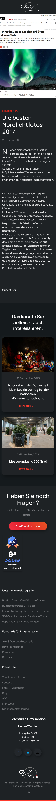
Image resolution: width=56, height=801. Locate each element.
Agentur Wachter (33, 785)
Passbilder (8, 652)
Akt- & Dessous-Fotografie (17, 641)
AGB (4, 698)
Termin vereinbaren (13, 677)
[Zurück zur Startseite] (28, 7)
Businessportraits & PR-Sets (18, 605)
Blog (5, 693)
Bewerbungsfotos (12, 646)
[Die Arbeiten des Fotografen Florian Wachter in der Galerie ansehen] (38, 752)
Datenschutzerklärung (15, 709)
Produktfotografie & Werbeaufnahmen (24, 600)
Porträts (7, 657)
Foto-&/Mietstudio (13, 687)
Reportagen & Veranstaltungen (20, 621)
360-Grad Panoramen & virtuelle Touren (25, 616)
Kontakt (7, 682)
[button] (3, 7)
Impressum (8, 703)
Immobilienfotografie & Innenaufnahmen (26, 611)
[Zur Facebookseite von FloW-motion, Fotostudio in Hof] (18, 752)
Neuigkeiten (10, 110)
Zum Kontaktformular (28, 526)
